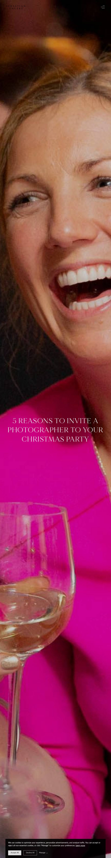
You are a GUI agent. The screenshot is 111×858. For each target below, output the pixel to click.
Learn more (80, 846)
